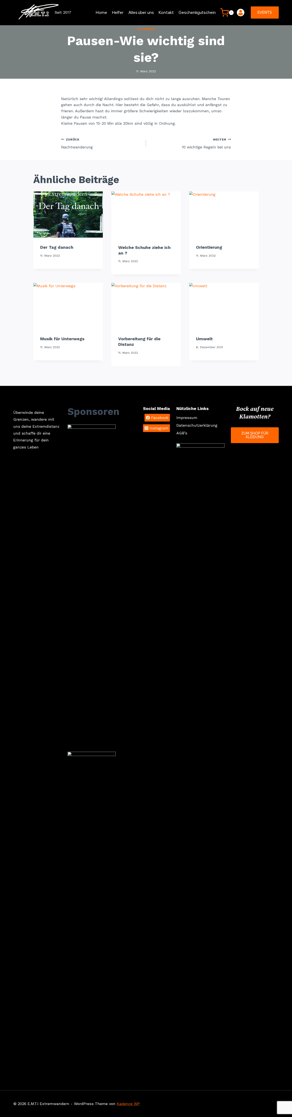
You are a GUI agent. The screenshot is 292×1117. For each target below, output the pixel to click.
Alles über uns (141, 12)
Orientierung (209, 247)
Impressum (186, 417)
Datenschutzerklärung (196, 425)
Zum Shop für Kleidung (254, 435)
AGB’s (181, 433)
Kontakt (166, 12)
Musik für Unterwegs (62, 338)
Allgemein (146, 29)
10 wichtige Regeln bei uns (206, 143)
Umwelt (204, 338)
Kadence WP (128, 1103)
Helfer (118, 12)
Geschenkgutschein (196, 12)
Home (101, 12)
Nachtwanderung (77, 143)
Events (265, 12)
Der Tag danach (56, 247)
